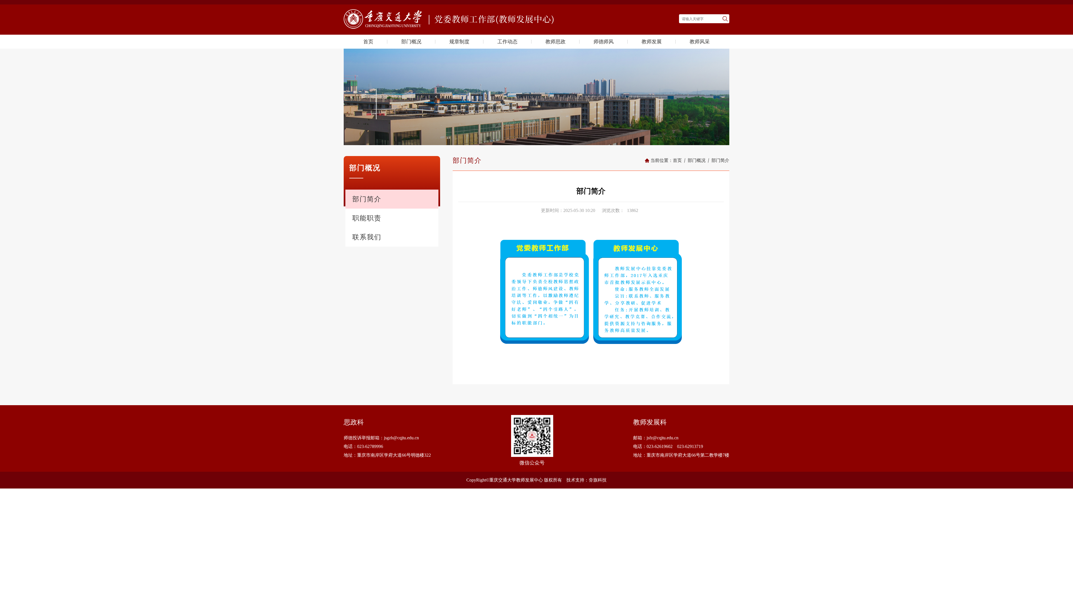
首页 (368, 41)
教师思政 (555, 41)
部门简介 (366, 199)
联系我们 (366, 237)
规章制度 (459, 41)
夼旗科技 (598, 480)
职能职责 (366, 218)
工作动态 (507, 41)
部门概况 (411, 41)
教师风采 (700, 41)
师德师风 (604, 41)
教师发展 (652, 41)
